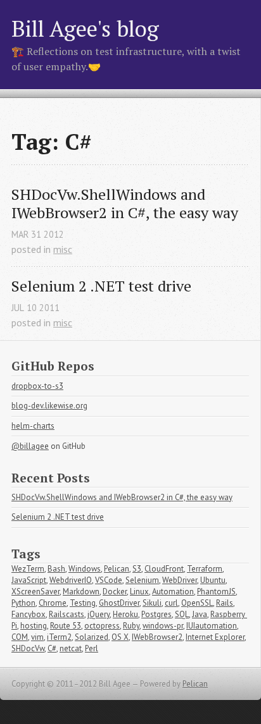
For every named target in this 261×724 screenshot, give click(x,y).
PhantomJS (216, 591)
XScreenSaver (35, 591)
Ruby (131, 625)
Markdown (81, 591)
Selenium (142, 580)
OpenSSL (197, 603)
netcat (71, 648)
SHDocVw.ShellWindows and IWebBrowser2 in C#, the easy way (124, 203)
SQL (182, 614)
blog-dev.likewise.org (49, 405)
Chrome (53, 603)
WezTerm (27, 568)
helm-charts (32, 425)
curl (171, 603)
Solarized (91, 637)
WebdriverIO (70, 580)
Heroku (125, 614)
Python (23, 603)
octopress (102, 625)
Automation (173, 591)
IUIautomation (211, 625)
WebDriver (179, 580)
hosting (33, 625)
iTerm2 (59, 637)
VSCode (108, 580)
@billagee (30, 446)
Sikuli (152, 603)
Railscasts (66, 614)
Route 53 (65, 625)
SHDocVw (27, 648)
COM (19, 637)
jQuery (98, 614)
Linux (139, 591)
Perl (91, 648)
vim (37, 637)
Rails (224, 603)
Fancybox (28, 614)
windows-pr (163, 625)
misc (62, 249)
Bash (56, 568)
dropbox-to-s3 (37, 386)
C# (52, 648)
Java (199, 614)
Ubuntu (213, 580)
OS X (120, 637)
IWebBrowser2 (157, 637)
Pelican (116, 568)
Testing (83, 603)
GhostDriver (119, 603)
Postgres (156, 614)
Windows (84, 568)
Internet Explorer (215, 637)
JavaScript (28, 580)
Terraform (204, 568)
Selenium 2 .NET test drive (101, 286)
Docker (115, 591)
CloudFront (164, 568)
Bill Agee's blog (85, 28)
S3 (136, 568)
